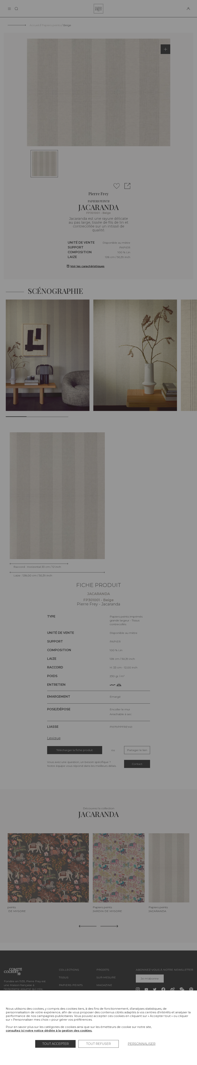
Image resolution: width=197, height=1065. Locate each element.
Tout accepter (55, 1044)
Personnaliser (141, 1044)
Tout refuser (98, 1044)
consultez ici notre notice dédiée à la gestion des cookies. (49, 1030)
